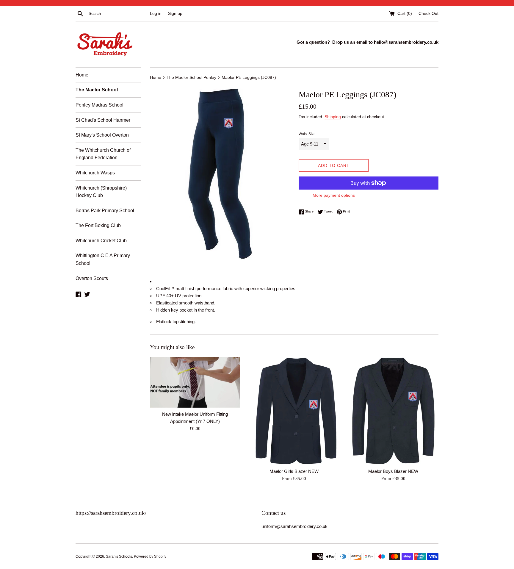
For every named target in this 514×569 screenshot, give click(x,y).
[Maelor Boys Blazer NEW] (393, 411)
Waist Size (307, 134)
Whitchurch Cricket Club (101, 240)
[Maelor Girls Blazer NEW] (294, 411)
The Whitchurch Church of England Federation (103, 154)
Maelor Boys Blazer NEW (393, 471)
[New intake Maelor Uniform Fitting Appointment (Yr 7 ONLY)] (195, 382)
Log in (156, 13)
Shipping (333, 116)
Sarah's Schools (119, 556)
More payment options (334, 195)
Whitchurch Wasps (95, 172)
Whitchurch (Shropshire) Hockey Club (101, 191)
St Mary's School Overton (102, 134)
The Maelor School (97, 89)
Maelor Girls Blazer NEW (294, 471)
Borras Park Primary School (105, 210)
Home (82, 74)
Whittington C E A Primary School (103, 259)
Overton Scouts (92, 278)
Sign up (175, 13)
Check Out (428, 13)
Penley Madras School (99, 104)
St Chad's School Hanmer (103, 120)
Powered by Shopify (150, 556)
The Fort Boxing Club (98, 225)
